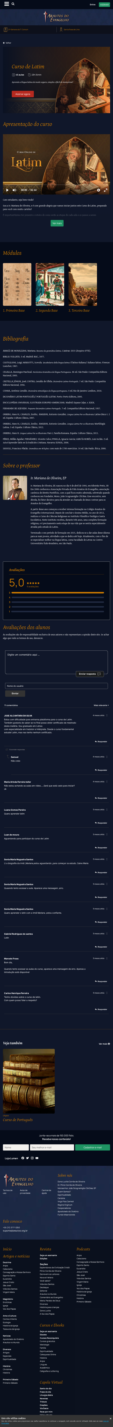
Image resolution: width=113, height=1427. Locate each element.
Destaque (44, 1287)
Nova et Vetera (46, 1277)
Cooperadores (64, 1208)
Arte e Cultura (9, 1315)
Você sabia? (45, 1280)
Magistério (8, 1299)
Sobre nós (65, 1175)
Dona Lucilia (45, 1310)
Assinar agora (22, 94)
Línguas (43, 1364)
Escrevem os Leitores (49, 1274)
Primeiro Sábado (10, 1379)
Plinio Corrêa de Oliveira (50, 1271)
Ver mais (57, 223)
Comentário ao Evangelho (51, 1297)
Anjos (5, 1265)
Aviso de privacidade (25, 1192)
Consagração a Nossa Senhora (16, 1272)
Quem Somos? (64, 1191)
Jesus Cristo (8, 1282)
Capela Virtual (51, 1382)
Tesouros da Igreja (11, 1329)
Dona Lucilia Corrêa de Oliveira (71, 1181)
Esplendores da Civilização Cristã (54, 1267)
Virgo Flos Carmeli (66, 1201)
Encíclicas (7, 1302)
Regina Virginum (65, 1204)
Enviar (15, 693)
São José (7, 1285)
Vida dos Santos (10, 1289)
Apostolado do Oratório (68, 1211)
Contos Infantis (10, 1319)
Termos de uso (8, 1192)
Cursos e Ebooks (52, 1325)
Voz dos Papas (9, 1309)
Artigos (6, 1352)
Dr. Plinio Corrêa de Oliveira (70, 1185)
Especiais (7, 1356)
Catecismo (8, 1269)
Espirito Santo (9, 1275)
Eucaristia (7, 1279)
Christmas (7, 1369)
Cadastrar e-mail (93, 1147)
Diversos (7, 1349)
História (6, 1366)
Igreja (5, 1305)
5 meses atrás (98, 809)
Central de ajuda (46, 1192)
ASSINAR (104, 4)
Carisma (61, 1198)
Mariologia (44, 1344)
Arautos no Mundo (11, 1342)
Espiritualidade (64, 1194)
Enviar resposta (87, 673)
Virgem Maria (9, 1292)
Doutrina (7, 1262)
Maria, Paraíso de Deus (50, 1300)
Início (7, 1249)
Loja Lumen (11, 1158)
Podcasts (83, 1249)
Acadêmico (45, 1367)
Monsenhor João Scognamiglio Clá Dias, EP (77, 1188)
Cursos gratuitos (47, 1341)
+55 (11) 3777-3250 (11, 1227)
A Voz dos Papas (47, 1314)
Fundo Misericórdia (66, 1214)
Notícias (7, 1335)
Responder (102, 741)
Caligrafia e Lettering (49, 1371)
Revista (45, 1249)
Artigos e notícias (16, 1256)
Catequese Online (48, 1354)
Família (43, 1348)
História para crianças (49, 1307)
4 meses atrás (98, 715)
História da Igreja (10, 1325)
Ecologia (6, 1322)
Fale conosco (12, 1221)
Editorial (43, 1290)
